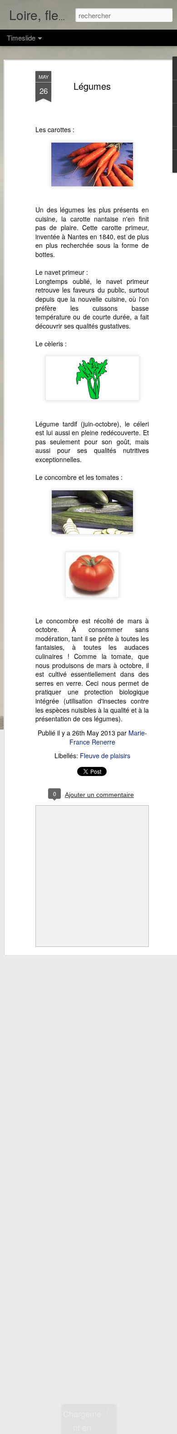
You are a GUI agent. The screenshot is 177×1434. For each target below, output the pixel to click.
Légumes (92, 86)
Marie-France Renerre (108, 737)
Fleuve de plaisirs (105, 755)
